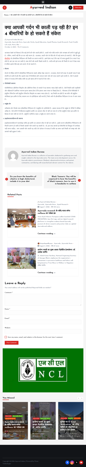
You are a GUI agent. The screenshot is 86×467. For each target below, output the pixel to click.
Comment (8, 292)
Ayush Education (40, 42)
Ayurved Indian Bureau (14, 39)
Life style (8, 44)
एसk (15, 433)
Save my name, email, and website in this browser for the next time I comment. (35, 337)
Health (75, 42)
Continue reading (46, 234)
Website (7, 328)
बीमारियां (7, 58)
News (14, 44)
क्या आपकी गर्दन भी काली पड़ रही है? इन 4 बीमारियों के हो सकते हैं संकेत (31, 15)
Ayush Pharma (52, 42)
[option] (20, 421)
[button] (78, 398)
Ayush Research (62, 42)
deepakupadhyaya (46, 243)
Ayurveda (8, 42)
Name (7, 309)
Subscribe (78, 7)
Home (6, 15)
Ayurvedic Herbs (29, 42)
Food (70, 42)
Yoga (47, 413)
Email (7, 318)
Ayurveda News (17, 42)
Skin (17, 44)
